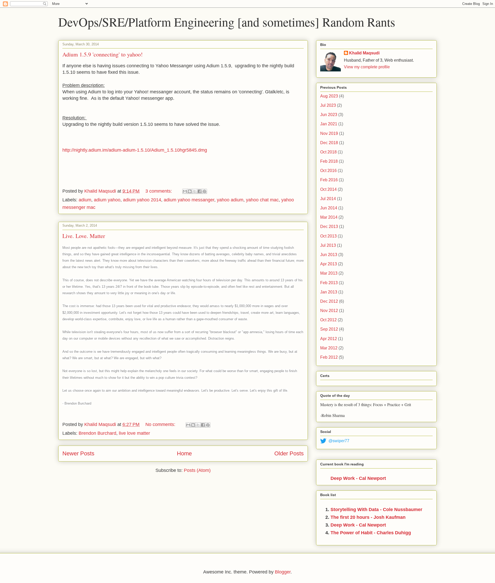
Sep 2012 (329, 329)
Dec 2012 (329, 301)
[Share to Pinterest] (204, 191)
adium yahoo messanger (189, 199)
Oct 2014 (328, 189)
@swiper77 (338, 441)
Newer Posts (78, 453)
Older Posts (289, 453)
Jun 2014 (328, 208)
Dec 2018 (329, 143)
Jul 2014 (328, 198)
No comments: (161, 424)
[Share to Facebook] (199, 191)
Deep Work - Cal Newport (358, 478)
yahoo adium (230, 199)
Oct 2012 (328, 320)
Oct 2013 (328, 236)
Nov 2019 (329, 133)
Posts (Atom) (197, 470)
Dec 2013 (329, 226)
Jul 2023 (328, 105)
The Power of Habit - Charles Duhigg (371, 532)
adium (85, 199)
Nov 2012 (329, 310)
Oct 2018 (328, 152)
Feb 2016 (329, 180)
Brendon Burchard (97, 433)
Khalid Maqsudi (364, 53)
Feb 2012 (329, 357)
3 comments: (159, 191)
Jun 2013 (328, 254)
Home (184, 453)
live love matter (134, 433)
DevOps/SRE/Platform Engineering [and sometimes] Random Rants (226, 21)
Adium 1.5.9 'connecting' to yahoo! (102, 54)
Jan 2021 (328, 124)
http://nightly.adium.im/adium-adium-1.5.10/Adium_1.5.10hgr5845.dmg (134, 150)
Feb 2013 (329, 283)
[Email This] (184, 191)
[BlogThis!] (189, 191)
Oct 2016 (328, 170)
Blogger (283, 571)
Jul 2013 (328, 245)
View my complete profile (367, 67)
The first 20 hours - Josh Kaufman (368, 517)
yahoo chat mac (262, 199)
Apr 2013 (328, 264)
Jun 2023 (328, 114)
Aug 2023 (329, 96)
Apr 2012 (328, 338)
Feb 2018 (329, 161)
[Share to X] (194, 191)
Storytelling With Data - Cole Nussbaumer (376, 509)
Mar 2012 (328, 348)
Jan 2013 (328, 292)
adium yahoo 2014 (142, 199)
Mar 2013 (328, 273)
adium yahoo (107, 199)
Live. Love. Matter (83, 236)
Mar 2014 (328, 217)
